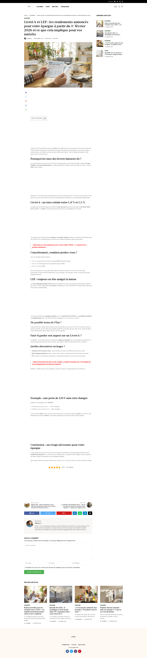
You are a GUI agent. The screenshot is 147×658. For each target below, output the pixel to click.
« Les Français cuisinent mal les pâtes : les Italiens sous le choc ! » (114, 44)
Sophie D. (53, 621)
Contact (73, 644)
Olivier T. (29, 38)
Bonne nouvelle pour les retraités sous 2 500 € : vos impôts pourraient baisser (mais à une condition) (113, 25)
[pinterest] (122, 1)
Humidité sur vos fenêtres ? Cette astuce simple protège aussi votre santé (113, 54)
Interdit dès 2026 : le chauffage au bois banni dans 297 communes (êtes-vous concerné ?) (113, 35)
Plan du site (81, 644)
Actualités (32, 15)
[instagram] (120, 1)
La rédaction (66, 644)
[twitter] (117, 1)
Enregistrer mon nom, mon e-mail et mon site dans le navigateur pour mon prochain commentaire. (53, 567)
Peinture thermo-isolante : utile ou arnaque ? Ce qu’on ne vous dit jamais (110, 610)
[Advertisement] (61, 103)
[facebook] (114, 1)
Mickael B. (79, 619)
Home (26, 15)
